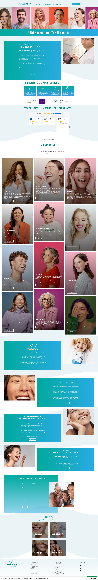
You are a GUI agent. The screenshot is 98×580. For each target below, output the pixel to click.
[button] (38, 4)
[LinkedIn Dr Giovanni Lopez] (80, 573)
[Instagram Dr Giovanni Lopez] (80, 568)
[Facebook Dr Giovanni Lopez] (80, 566)
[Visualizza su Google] (31, 119)
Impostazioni (88, 578)
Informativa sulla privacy (44, 578)
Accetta (93, 578)
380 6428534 (57, 567)
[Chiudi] (96, 578)
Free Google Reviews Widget (49, 139)
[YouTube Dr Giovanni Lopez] (80, 570)
